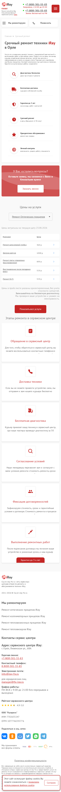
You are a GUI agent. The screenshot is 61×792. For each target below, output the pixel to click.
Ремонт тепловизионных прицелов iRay (24, 622)
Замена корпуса (9, 253)
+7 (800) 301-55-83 (36, 4)
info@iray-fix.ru (10, 673)
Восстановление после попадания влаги (17, 270)
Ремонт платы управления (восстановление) (14, 261)
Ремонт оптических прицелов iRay (21, 609)
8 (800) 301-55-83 (12, 666)
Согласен (51, 782)
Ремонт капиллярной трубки (15, 245)
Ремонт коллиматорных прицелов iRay (23, 616)
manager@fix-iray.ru (13, 682)
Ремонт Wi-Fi (8, 279)
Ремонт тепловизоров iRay (16, 629)
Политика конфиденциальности (30, 760)
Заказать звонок (31, 188)
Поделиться (4, 736)
